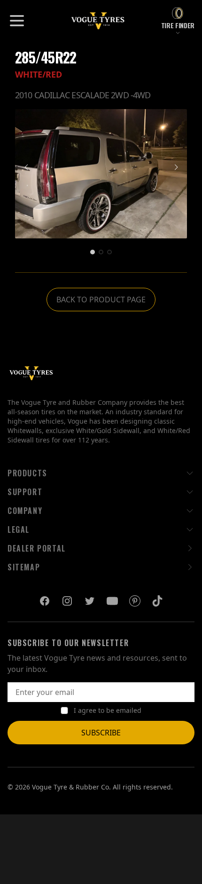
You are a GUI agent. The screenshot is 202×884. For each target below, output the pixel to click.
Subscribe (101, 732)
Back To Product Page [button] (101, 299)
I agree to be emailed (107, 710)
